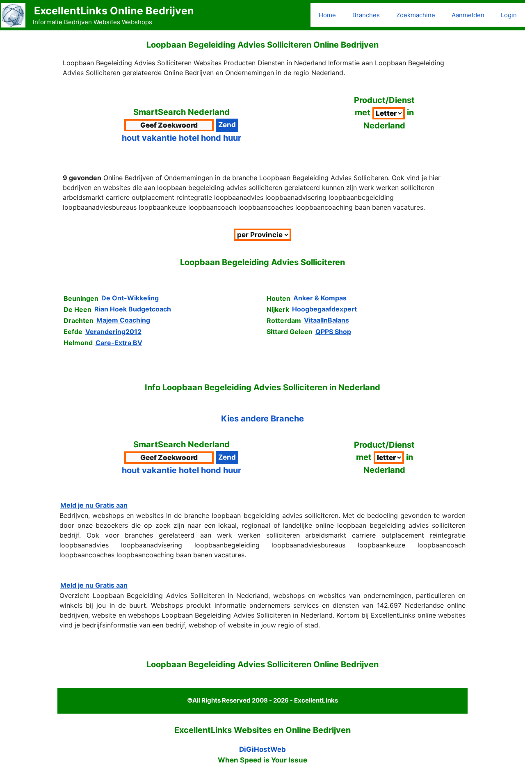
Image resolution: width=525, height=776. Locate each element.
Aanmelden (468, 15)
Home (327, 15)
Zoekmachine (415, 15)
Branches (366, 15)
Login (509, 15)
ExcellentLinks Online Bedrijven (114, 11)
